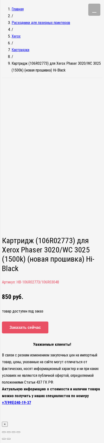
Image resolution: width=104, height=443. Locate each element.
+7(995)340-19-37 (16, 402)
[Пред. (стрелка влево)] (4, 439)
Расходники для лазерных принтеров (41, 22)
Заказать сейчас (25, 327)
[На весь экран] (13, 432)
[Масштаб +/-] (18, 432)
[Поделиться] (9, 432)
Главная (18, 9)
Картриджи (20, 50)
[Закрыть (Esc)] (4, 432)
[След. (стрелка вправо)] (9, 439)
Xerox (16, 36)
